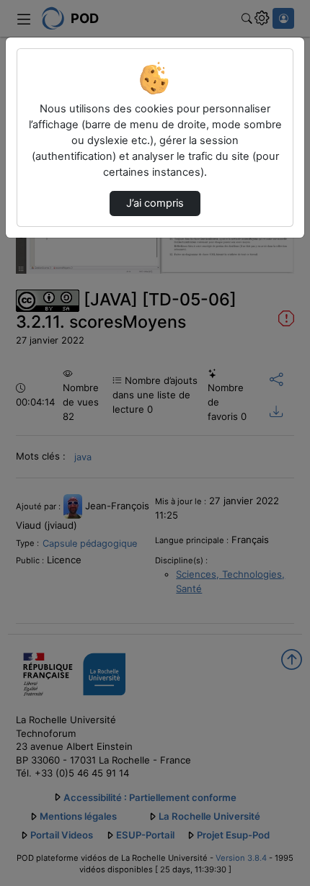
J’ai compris (155, 203)
